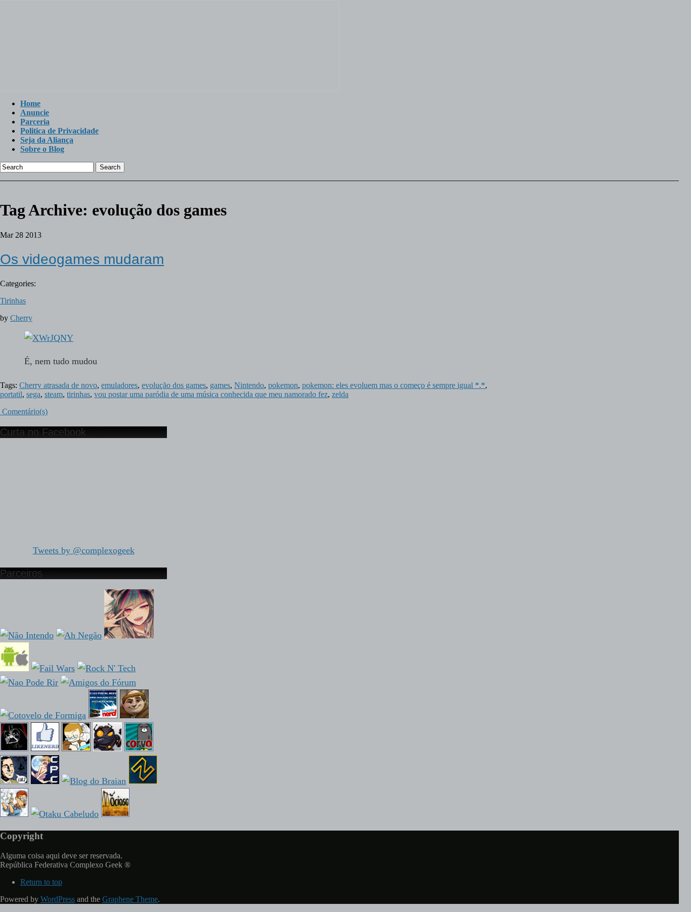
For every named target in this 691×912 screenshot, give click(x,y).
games (220, 385)
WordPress (57, 899)
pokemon (283, 385)
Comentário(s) (24, 411)
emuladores (119, 385)
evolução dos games (174, 385)
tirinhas (78, 394)
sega (33, 394)
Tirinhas (13, 300)
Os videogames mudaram (82, 259)
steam (54, 394)
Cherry (21, 318)
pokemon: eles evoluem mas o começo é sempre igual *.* (393, 385)
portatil (11, 394)
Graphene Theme (130, 899)
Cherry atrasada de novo (58, 385)
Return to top (41, 882)
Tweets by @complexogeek (84, 550)
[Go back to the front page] (169, 88)
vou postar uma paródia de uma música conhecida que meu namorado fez (211, 394)
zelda (340, 394)
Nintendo (249, 385)
